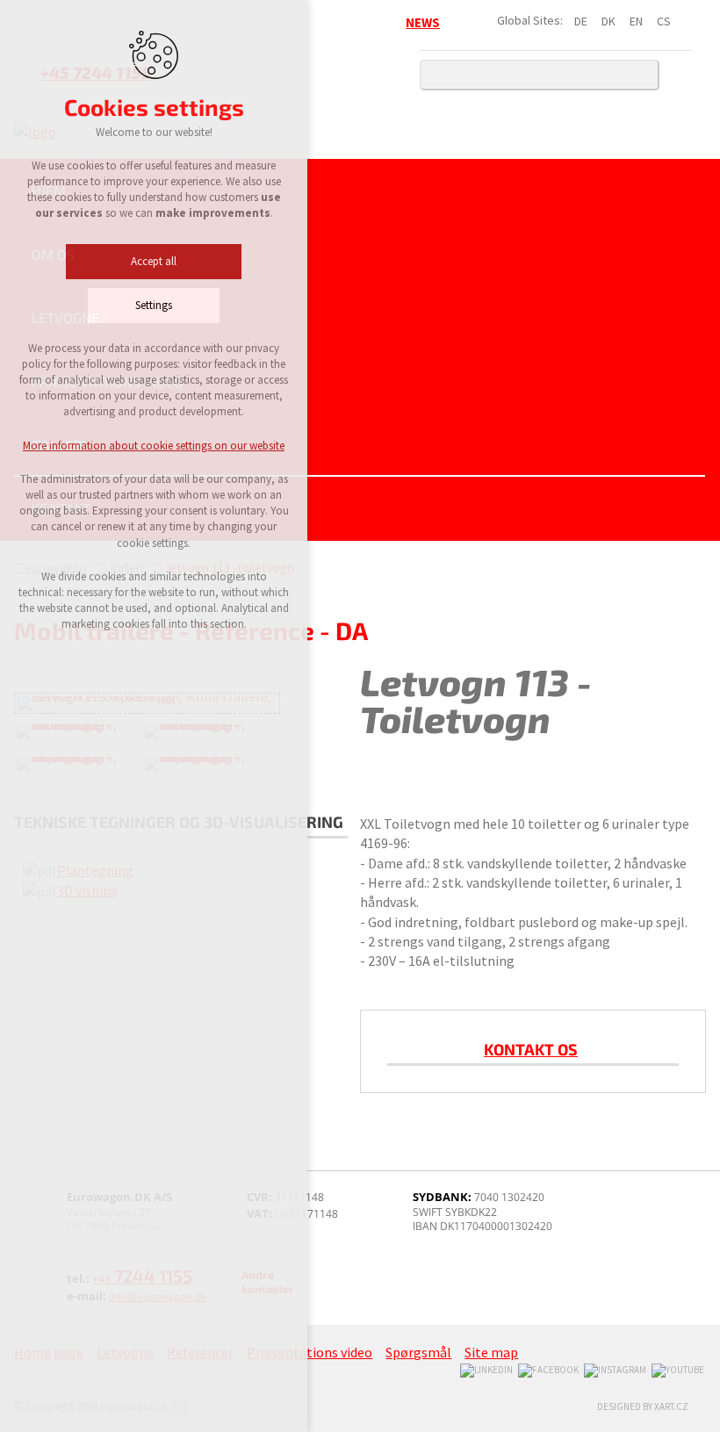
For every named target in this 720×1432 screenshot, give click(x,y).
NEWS (423, 22)
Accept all (153, 261)
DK (608, 21)
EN (636, 21)
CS (664, 21)
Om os (53, 254)
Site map (491, 1352)
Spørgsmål (418, 1352)
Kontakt (61, 508)
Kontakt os (531, 1049)
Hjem (49, 190)
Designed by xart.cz (642, 1406)
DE (580, 21)
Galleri (59, 444)
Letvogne (65, 317)
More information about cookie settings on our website (153, 445)
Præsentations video (108, 381)
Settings (153, 305)
